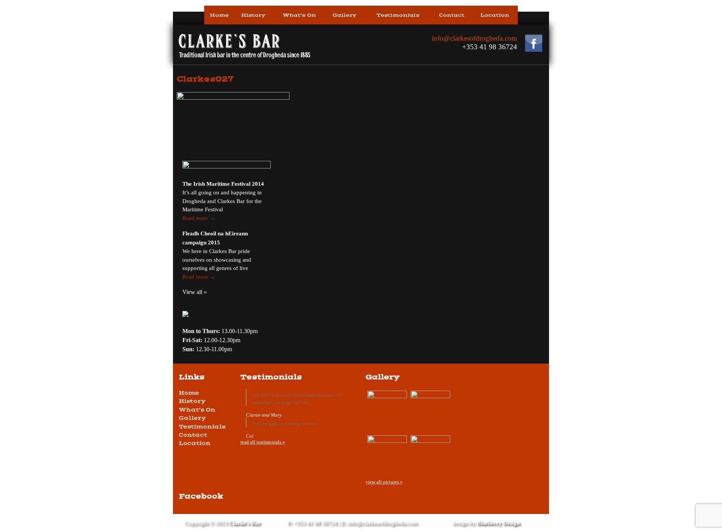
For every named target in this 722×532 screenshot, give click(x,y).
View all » (194, 292)
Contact (451, 15)
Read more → (198, 218)
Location (494, 15)
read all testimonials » (262, 442)
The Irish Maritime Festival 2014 (223, 184)
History (253, 15)
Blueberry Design (498, 523)
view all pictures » (384, 482)
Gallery (344, 15)
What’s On (299, 15)
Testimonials (397, 15)
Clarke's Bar (245, 523)
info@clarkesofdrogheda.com (474, 38)
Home (219, 15)
